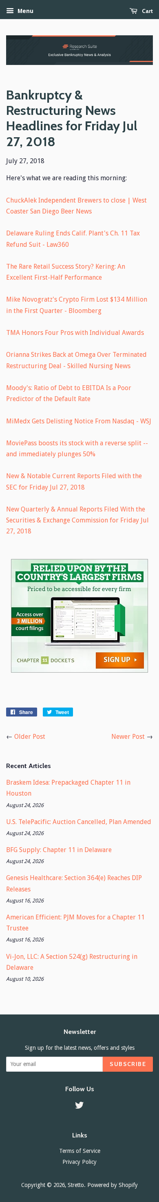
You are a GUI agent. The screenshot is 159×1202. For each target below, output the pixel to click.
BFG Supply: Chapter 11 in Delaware (59, 850)
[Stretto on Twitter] (79, 1106)
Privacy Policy (79, 1162)
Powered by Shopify (112, 1185)
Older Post (29, 736)
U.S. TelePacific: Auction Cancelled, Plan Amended (78, 822)
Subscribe (128, 1064)
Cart (147, 11)
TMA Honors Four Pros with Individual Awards (75, 333)
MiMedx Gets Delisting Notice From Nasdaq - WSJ (78, 421)
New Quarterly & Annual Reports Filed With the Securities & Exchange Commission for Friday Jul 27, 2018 (77, 520)
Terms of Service (79, 1151)
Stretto (76, 1185)
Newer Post (128, 736)
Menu (24, 11)
